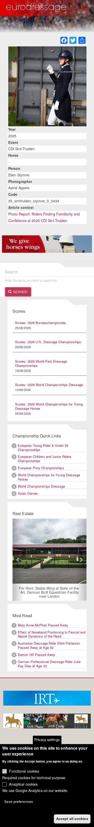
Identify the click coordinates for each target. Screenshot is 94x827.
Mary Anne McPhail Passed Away (43, 625)
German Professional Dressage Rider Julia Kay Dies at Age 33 (49, 663)
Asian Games (28, 493)
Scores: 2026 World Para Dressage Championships (41, 363)
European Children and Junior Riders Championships (45, 458)
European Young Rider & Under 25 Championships (43, 447)
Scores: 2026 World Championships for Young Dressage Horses (49, 406)
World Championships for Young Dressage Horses (49, 477)
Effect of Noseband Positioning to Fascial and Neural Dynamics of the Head (52, 634)
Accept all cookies (72, 819)
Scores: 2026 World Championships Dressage (49, 384)
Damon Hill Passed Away (36, 654)
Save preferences (18, 802)
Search (19, 291)
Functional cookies (24, 771)
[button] (18, 559)
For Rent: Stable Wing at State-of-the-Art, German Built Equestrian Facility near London (49, 592)
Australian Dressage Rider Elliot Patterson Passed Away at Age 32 (49, 645)
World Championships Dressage (41, 486)
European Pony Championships (41, 467)
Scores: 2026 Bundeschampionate (40, 322)
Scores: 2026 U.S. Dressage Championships (48, 341)
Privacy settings (47, 739)
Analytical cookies (23, 784)
